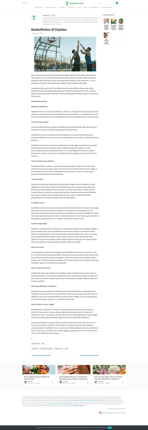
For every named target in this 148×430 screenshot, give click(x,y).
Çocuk (79, 7)
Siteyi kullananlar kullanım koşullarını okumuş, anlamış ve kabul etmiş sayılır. (85, 400)
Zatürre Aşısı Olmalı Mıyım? (41, 355)
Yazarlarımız (106, 7)
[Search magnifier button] (117, 3)
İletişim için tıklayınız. (79, 405)
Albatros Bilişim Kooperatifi (108, 412)
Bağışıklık (38, 7)
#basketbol (35, 348)
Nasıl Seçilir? (94, 7)
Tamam (109, 427)
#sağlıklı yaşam (58, 348)
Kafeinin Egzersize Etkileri (89, 355)
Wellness (62, 7)
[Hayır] (146, 427)
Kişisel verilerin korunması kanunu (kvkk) (62, 403)
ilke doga (30, 381)
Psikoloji (71, 7)
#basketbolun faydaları (46, 348)
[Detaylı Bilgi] (31, 338)
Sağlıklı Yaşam (50, 7)
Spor (85, 7)
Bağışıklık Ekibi (49, 15)
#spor (66, 348)
